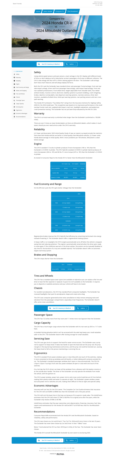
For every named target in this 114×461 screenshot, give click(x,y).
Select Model (47, 11)
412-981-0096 (98, 5)
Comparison (18, 71)
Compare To (59, 11)
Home (38, 11)
